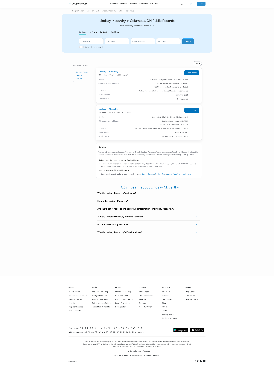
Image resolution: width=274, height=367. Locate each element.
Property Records (75, 307)
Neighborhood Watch (124, 299)
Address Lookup (75, 299)
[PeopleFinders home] (78, 3)
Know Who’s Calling (100, 292)
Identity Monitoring (123, 292)
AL (89, 332)
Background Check (99, 295)
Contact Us (190, 295)
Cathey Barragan (148, 174)
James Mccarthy (173, 174)
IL (130, 332)
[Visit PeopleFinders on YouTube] (204, 361)
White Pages (144, 292)
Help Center (190, 292)
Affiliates (165, 307)
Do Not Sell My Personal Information (137, 351)
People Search (78, 11)
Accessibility (72, 361)
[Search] (181, 4)
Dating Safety (120, 307)
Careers (165, 295)
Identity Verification (100, 299)
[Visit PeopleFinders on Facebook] (201, 361)
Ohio (121, 11)
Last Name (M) (93, 11)
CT (107, 332)
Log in (190, 4)
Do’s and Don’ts (191, 299)
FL (114, 332)
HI (121, 332)
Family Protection (122, 303)
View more (139, 332)
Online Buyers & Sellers (101, 303)
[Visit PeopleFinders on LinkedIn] (198, 361)
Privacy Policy (168, 314)
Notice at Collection (170, 318)
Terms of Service (141, 346)
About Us (166, 292)
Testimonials (167, 299)
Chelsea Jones (160, 174)
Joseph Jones (186, 174)
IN (133, 332)
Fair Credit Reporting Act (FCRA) (125, 344)
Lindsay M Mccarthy (108, 109)
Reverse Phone (82, 72)
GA (118, 332)
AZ (96, 332)
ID (127, 332)
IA (124, 332)
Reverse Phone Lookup (77, 295)
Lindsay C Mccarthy (108, 71)
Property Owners (146, 307)
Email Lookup (74, 303)
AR (92, 332)
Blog (164, 303)
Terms (164, 310)
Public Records (74, 310)
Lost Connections (146, 295)
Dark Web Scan (121, 295)
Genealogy (143, 303)
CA (99, 332)
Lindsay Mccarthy (109, 11)
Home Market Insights (101, 307)
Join (201, 4)
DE (111, 332)
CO (103, 332)
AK (85, 332)
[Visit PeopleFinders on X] (195, 361)
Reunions (142, 299)
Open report (192, 73)
